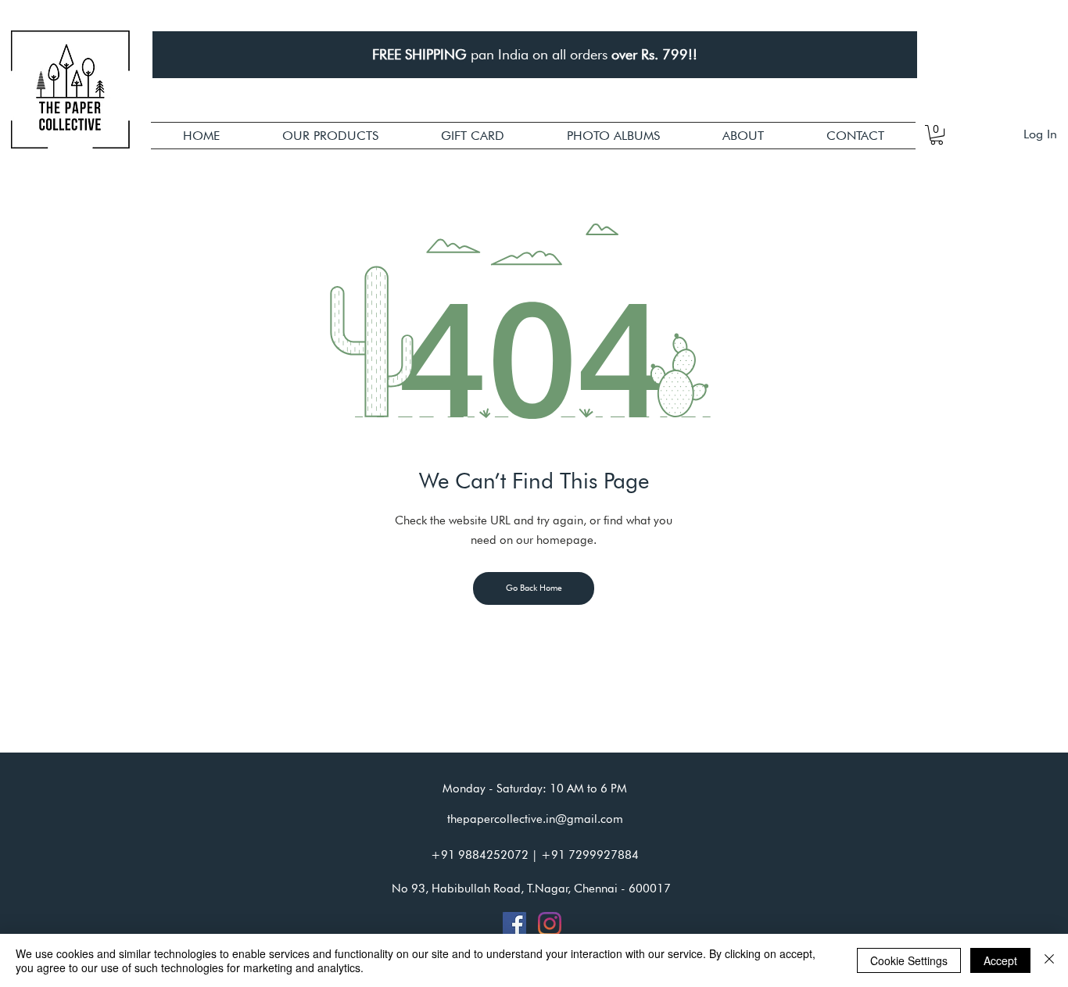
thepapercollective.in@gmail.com (535, 819)
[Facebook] (514, 923)
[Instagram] (549, 923)
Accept (1000, 960)
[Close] (1049, 960)
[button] (330, 135)
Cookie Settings (909, 960)
